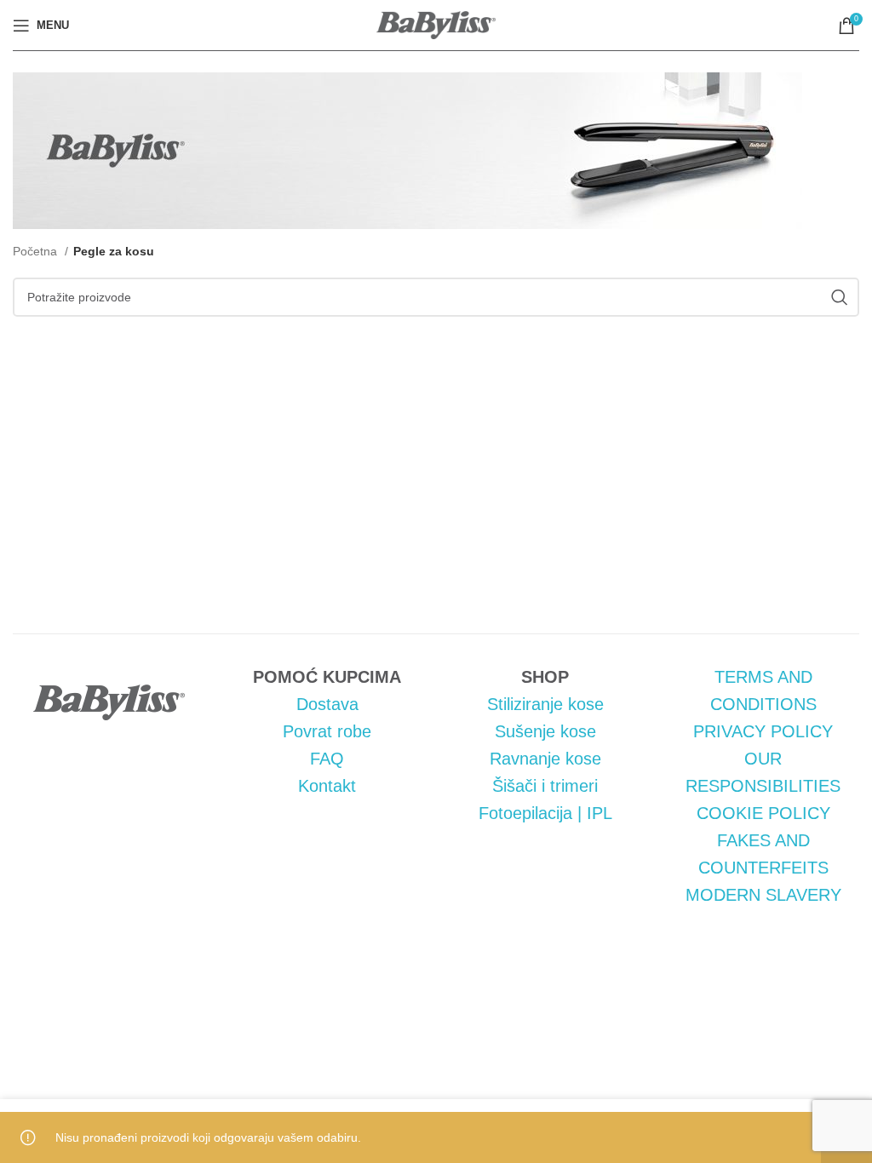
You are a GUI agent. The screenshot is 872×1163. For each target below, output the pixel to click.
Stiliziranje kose (545, 704)
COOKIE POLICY (763, 813)
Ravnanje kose (545, 758)
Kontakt (327, 785)
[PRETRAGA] (839, 297)
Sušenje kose (545, 731)
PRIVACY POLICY (763, 731)
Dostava (327, 704)
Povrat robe (327, 731)
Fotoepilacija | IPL (545, 813)
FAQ (327, 758)
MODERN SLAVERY (763, 894)
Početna (36, 251)
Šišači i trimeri (545, 785)
